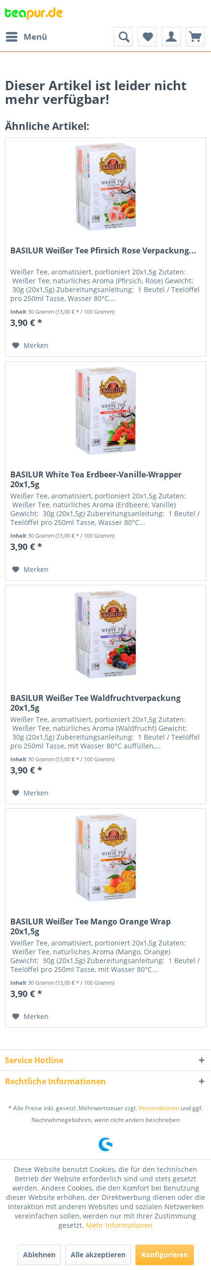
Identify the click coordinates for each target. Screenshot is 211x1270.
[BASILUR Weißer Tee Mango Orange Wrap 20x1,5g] (105, 858)
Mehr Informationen (119, 1225)
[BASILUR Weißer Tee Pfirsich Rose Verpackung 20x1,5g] (105, 187)
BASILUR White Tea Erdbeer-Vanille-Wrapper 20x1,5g (96, 479)
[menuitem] (26, 37)
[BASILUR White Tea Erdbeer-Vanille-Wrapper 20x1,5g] (105, 411)
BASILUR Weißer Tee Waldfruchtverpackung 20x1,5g (95, 703)
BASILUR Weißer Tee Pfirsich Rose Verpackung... (103, 251)
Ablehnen (39, 1254)
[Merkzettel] (147, 37)
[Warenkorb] (195, 37)
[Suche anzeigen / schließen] (123, 37)
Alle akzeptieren (98, 1254)
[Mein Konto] (171, 37)
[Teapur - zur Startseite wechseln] (34, 13)
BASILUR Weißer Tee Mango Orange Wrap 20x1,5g (90, 926)
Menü (35, 36)
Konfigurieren (164, 1254)
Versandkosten (158, 1108)
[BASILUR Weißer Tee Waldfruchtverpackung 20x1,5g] (105, 634)
